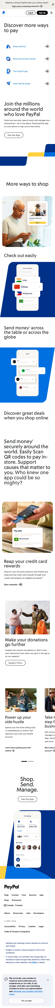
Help (6, 895)
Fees (24, 895)
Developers (39, 913)
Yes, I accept (26, 1001)
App (41, 895)
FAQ (34, 962)
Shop (6, 900)
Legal (41, 926)
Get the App (14, 135)
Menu (51, 12)
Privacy (22, 926)
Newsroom (18, 913)
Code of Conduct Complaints (17, 931)
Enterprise (16, 900)
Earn (10, 584)
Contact (15, 895)
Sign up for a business (25, 6)
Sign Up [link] (42, 13)
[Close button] (52, 4)
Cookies (32, 926)
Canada (10, 905)
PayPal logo (3, 12)
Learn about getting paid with (18, 749)
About (7, 913)
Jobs (28, 913)
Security (32, 895)
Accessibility (10, 926)
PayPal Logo (11, 887)
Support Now (15, 663)
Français (19, 905)
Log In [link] (30, 13)
